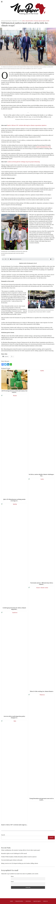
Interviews (28, 901)
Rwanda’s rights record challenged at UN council (14, 853)
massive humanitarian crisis (43, 147)
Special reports (42, 20)
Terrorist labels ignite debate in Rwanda (11, 860)
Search (3, 835)
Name (12, 876)
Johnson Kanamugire (6, 20)
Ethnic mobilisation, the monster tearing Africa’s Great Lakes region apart (20, 850)
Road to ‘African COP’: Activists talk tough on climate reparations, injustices (26, 125)
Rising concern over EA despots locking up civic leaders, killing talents (19, 863)
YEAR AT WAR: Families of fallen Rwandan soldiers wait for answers (19, 857)
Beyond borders (29, 20)
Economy (36, 20)
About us (45, 901)
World (47, 20)
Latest (11, 901)
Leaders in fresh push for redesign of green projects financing (23, 161)
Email (12, 881)
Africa (23, 20)
